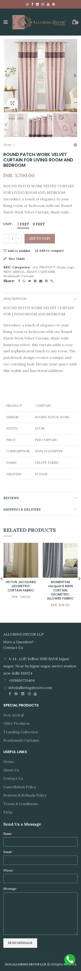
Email (8, 852)
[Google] (35, 281)
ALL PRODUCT (44, 267)
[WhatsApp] (24, 281)
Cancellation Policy (19, 787)
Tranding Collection (20, 732)
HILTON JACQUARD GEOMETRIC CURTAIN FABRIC (21, 586)
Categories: (21, 267)
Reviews (11, 498)
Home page (65, 267)
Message (11, 889)
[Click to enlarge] (12, 103)
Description (15, 299)
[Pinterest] (46, 281)
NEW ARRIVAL (14, 272)
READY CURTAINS (41, 272)
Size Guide (16, 259)
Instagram (42, 4)
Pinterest (53, 4)
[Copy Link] (52, 281)
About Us (11, 770)
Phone (9, 870)
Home (7, 145)
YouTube (48, 4)
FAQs (7, 812)
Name (8, 834)
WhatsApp (27, 4)
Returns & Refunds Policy (24, 795)
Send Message (20, 943)
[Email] (41, 281)
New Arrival (13, 715)
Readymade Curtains (19, 276)
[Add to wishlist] (32, 549)
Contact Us (13, 778)
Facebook (32, 4)
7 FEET (23, 224)
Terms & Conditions (20, 803)
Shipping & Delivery (22, 509)
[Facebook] (19, 281)
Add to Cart (39, 238)
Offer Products (16, 723)
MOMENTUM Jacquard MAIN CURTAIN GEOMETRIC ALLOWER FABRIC (60, 590)
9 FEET (39, 224)
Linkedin (37, 4)
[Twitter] (29, 281)
